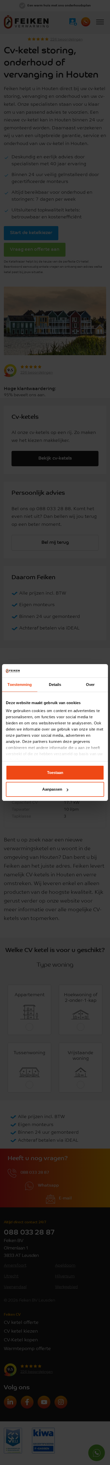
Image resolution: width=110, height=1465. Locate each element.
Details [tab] (55, 684)
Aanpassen (52, 789)
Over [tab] (90, 684)
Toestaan (55, 772)
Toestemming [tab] (19, 684)
